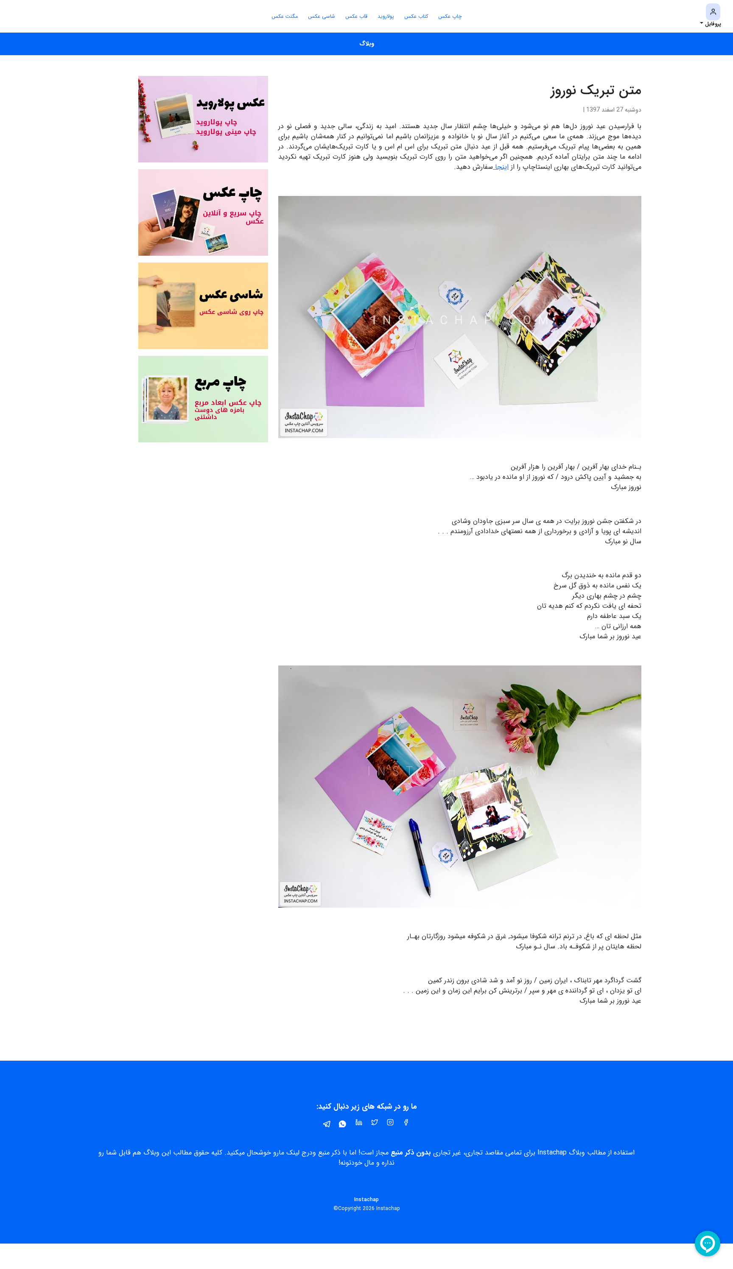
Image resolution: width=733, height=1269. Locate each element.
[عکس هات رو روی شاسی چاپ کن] (203, 305)
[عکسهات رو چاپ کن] (203, 212)
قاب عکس (356, 16)
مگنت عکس (284, 16)
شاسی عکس (321, 16)
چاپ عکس (450, 16)
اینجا (501, 167)
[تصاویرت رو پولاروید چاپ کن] (203, 119)
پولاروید (386, 16)
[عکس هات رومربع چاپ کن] (203, 399)
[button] (710, 16)
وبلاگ (366, 43)
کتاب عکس (416, 16)
